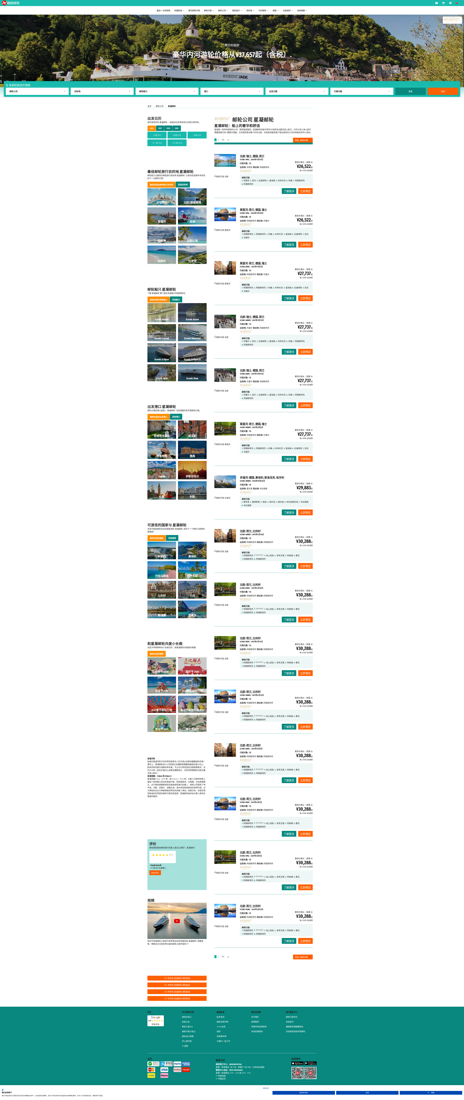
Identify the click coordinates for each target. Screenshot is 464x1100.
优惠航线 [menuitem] (178, 10)
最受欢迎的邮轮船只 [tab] (158, 300)
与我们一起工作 (223, 1041)
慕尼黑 (249, 488)
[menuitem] (436, 3)
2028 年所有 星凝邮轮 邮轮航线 (177, 992)
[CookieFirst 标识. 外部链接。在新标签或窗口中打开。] (3, 1090)
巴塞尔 (249, 328)
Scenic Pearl (245, 909)
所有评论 (155, 873)
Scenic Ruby (245, 641)
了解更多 (289, 191)
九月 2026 (177, 135)
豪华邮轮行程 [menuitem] (194, 10)
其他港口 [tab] (176, 417)
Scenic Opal (244, 159)
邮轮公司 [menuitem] (222, 10)
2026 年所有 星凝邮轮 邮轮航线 (177, 978)
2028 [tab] (168, 128)
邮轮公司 (159, 106)
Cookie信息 (221, 1027)
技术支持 (220, 1017)
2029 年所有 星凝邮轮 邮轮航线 (177, 998)
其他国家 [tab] (172, 538)
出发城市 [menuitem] (287, 10)
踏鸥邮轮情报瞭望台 (294, 1027)
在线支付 (290, 1022)
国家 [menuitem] (275, 10)
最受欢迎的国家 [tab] (156, 538)
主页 (149, 106)
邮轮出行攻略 (188, 1036)
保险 (219, 1031)
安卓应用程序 (257, 1031)
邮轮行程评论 (291, 1017)
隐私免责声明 (222, 1022)
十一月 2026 (157, 143)
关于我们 (255, 1017)
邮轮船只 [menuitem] (236, 10)
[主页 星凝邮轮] (246, 171)
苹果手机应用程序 (259, 1027)
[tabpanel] (177, 139)
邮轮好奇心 (187, 1017)
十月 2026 (197, 135)
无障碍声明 (221, 1036)
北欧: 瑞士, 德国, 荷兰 (252, 156)
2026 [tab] (151, 128)
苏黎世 (249, 167)
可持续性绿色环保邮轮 (295, 1031)
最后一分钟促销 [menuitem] (163, 10)
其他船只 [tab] (176, 300)
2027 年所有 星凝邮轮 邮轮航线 (177, 985)
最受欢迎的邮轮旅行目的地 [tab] (161, 185)
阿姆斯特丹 (251, 221)
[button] (461, 51)
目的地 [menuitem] (249, 10)
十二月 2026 (177, 143)
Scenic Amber (245, 320)
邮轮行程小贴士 (189, 1031)
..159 (222, 140)
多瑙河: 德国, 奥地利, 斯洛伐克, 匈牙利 (262, 477)
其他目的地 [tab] (183, 185)
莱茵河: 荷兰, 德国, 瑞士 (253, 209)
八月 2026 (157, 135)
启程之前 (186, 1022)
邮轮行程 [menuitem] (208, 10)
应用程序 (255, 1022)
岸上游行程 (187, 1041)
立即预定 (305, 191)
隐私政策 (266, 1088)
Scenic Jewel (245, 267)
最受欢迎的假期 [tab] (156, 654)
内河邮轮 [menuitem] (262, 10)
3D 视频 (185, 1046)
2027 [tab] (160, 128)
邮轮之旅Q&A (187, 1027)
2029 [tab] (176, 128)
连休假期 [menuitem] (301, 10)
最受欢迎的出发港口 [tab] (158, 417)
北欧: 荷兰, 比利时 (250, 531)
